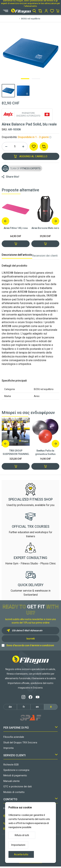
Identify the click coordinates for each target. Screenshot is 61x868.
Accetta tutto (21, 854)
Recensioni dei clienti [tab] (45, 255)
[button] (34, 11)
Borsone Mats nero (45, 228)
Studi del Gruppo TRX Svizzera (20, 742)
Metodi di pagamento (15, 775)
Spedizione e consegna (16, 770)
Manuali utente (11, 781)
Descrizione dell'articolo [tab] (17, 254)
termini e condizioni (43, 645)
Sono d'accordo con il (30, 645)
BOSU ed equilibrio (30, 18)
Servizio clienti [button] (14, 755)
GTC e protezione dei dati (17, 786)
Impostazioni (18, 845)
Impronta (8, 747)
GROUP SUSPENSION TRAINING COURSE (16, 452)
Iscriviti (30, 638)
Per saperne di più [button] (16, 727)
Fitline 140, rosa (16, 228)
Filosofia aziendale (13, 736)
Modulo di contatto (14, 792)
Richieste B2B (11, 764)
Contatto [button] (10, 799)
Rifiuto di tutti (22, 835)
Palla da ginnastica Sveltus (45, 452)
